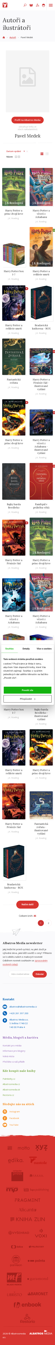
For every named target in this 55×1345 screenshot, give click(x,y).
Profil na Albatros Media (27, 119)
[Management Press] (12, 1189)
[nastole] (38, 1160)
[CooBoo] (10, 1148)
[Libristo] (14, 1293)
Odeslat (40, 974)
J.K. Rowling (13, 218)
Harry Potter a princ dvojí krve (13, 212)
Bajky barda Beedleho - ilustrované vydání (41, 714)
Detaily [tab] (26, 648)
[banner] (6, 5)
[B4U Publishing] (36, 1189)
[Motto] (24, 1148)
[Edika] (15, 1160)
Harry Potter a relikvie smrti (41, 273)
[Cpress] (36, 1175)
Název (9, 156)
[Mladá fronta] (14, 1279)
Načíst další (27, 904)
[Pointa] (36, 1261)
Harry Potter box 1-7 (14, 273)
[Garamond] (37, 1279)
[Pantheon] (16, 1261)
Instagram (14, 1111)
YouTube (13, 1124)
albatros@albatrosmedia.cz (23, 1006)
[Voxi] (41, 1233)
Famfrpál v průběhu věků (41, 506)
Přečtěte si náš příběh (14, 1061)
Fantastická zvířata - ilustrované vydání (41, 828)
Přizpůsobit (26, 699)
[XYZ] (41, 1148)
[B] (14, 302)
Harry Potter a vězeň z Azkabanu (41, 214)
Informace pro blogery (14, 1050)
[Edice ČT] (17, 1247)
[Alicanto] (27, 1209)
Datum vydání (13, 151)
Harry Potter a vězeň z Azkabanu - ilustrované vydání (41, 446)
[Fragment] (27, 1200)
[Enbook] (27, 1305)
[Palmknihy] (36, 1247)
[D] (41, 247)
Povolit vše (27, 690)
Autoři (13, 37)
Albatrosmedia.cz (11, 1084)
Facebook (14, 1118)
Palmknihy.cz (9, 1078)
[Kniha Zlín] (27, 1219)
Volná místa (8, 1056)
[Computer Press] (17, 1175)
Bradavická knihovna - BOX (41, 327)
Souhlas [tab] (9, 648)
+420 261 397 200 (18, 1013)
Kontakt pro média (12, 1045)
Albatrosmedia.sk (11, 1089)
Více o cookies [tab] (44, 648)
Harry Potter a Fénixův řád (13, 562)
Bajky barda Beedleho (14, 506)
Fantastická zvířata (14, 381)
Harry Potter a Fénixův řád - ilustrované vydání (41, 384)
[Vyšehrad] (18, 1233)
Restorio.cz (8, 1095)
